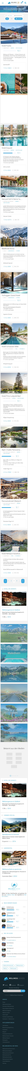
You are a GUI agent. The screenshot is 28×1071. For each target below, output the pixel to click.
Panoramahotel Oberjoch (11, 501)
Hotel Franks (6, 46)
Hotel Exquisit (7, 148)
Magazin (4, 1031)
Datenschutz (11, 1019)
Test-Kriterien (5, 1025)
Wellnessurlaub (19, 965)
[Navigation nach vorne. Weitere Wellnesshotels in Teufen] (22, 581)
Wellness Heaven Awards (8, 1036)
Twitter (6, 985)
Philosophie (5, 1040)
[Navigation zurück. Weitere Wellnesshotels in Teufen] (5, 581)
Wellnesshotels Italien (7, 1057)
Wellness (5, 968)
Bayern (12, 48)
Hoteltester (5, 1029)
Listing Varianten (6, 1042)
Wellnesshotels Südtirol (8, 1059)
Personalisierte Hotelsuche (8, 1008)
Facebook (13, 985)
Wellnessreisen (13, 968)
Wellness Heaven (6, 1038)
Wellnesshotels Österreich (8, 1053)
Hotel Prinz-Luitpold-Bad (11, 396)
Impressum (5, 1019)
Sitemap (4, 1063)
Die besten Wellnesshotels (8, 1006)
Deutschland (19, 48)
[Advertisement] (14, 109)
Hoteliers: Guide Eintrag (8, 1016)
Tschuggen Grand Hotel (11, 295)
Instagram (21, 985)
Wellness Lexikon (6, 1012)
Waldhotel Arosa (8, 249)
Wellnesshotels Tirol (7, 1055)
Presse (4, 1002)
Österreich (22, 348)
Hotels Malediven (6, 1061)
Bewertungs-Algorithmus (8, 1027)
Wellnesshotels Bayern (7, 1050)
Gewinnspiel (5, 1014)
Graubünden (11, 250)
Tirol (16, 348)
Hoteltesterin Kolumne (7, 1033)
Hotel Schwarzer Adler (10, 347)
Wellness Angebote (7, 1010)
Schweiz (18, 250)
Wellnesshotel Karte (7, 1004)
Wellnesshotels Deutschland (9, 1048)
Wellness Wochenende (8, 965)
